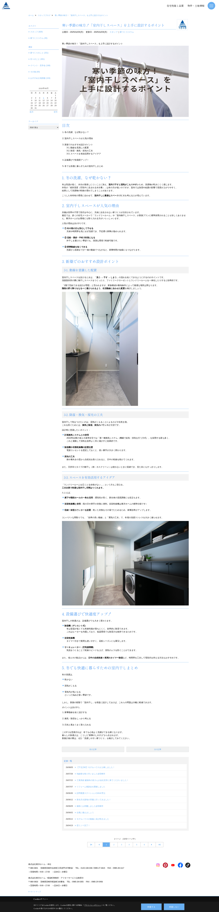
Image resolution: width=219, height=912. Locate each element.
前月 (31, 112)
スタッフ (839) (36, 32)
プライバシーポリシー (92, 905)
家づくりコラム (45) (38, 38)
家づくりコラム (127, 32)
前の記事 (93, 749)
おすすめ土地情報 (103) (40, 78)
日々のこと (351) (37, 59)
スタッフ (114, 32)
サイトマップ (35, 892)
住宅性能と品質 (175, 5)
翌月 (56, 112)
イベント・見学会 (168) (40, 65)
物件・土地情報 (196, 5)
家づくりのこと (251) (39, 53)
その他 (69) (35, 72)
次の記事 (157, 749)
